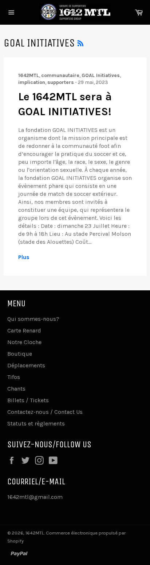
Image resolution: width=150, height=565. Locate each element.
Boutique (19, 353)
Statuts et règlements (36, 423)
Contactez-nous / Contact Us (45, 411)
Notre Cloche (24, 342)
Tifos (13, 377)
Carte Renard (24, 330)
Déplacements (26, 365)
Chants (16, 388)
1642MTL (34, 533)
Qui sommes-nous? (33, 318)
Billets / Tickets (28, 400)
